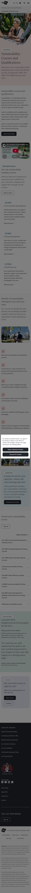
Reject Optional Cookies (15, 449)
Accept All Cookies (16, 454)
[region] (15, 446)
